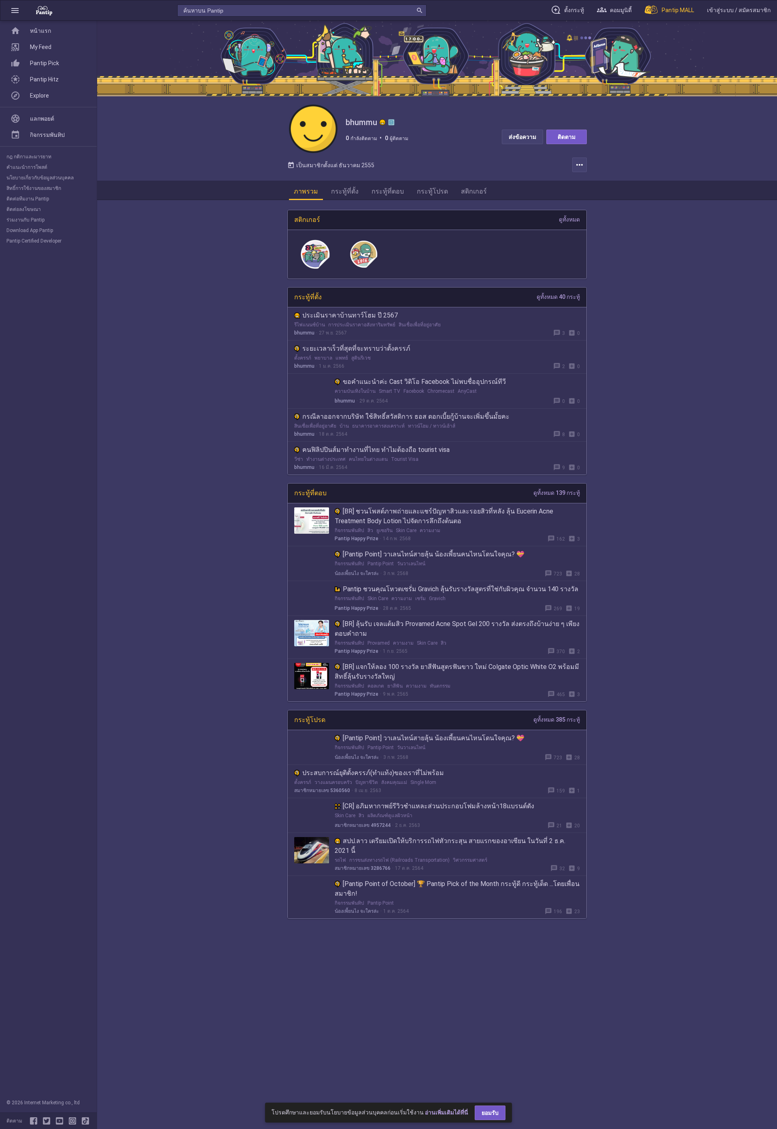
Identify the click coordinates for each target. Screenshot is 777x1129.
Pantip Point (380, 564)
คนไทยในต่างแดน (368, 459)
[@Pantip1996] (48, 1121)
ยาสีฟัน (395, 686)
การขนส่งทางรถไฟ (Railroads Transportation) (399, 860)
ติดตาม (566, 137)
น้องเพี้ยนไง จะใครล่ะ (357, 573)
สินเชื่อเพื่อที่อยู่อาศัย (420, 325)
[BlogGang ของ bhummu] (391, 122)
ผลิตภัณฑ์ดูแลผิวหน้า (389, 815)
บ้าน (344, 426)
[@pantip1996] (85, 1121)
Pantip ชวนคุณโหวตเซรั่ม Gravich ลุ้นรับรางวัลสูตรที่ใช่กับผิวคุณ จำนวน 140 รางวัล (460, 589)
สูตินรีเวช (361, 358)
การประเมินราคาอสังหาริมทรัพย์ (361, 325)
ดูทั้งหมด (569, 219)
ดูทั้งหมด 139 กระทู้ (556, 493)
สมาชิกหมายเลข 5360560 (322, 790)
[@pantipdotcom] (74, 1121)
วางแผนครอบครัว (333, 782)
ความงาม (430, 530)
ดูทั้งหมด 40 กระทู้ (558, 297)
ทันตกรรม (440, 686)
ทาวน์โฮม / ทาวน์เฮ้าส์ (431, 426)
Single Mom (423, 782)
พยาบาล (323, 358)
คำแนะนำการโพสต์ (26, 167)
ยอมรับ (490, 1113)
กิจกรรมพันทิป (349, 530)
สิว (370, 530)
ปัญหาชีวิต (366, 782)
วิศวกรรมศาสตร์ (470, 860)
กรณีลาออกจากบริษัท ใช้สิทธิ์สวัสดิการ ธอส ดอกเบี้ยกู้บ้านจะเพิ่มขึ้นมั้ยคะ (406, 416)
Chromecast (440, 391)
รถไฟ (340, 860)
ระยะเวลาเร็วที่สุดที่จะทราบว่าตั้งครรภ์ (356, 348)
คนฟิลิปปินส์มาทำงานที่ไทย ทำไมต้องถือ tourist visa (376, 450)
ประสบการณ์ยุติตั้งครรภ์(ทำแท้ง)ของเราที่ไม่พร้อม (373, 773)
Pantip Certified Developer (34, 241)
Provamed (378, 643)
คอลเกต (375, 686)
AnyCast (467, 391)
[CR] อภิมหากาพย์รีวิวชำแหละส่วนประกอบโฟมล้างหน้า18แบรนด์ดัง (438, 806)
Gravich (437, 598)
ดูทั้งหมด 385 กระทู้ (556, 719)
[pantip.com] (44, 10)
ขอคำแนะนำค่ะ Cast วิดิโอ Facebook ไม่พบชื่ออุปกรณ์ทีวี (424, 382)
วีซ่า (298, 459)
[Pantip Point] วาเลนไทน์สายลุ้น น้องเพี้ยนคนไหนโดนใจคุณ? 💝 (433, 554)
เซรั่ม (420, 598)
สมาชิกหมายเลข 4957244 (363, 825)
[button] (15, 10)
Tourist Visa (404, 459)
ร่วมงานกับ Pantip (25, 220)
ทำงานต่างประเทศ (326, 459)
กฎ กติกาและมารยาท (28, 157)
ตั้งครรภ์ (302, 358)
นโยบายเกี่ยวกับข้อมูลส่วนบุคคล (40, 178)
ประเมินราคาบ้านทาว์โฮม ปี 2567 (350, 315)
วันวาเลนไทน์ (411, 564)
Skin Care (406, 530)
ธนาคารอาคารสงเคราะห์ (378, 426)
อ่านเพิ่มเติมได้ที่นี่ (446, 1112)
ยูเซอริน (384, 530)
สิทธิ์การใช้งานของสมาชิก (33, 188)
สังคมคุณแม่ (394, 782)
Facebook (413, 391)
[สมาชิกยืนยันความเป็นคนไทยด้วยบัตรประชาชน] (382, 122)
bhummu (304, 333)
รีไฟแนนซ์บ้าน (309, 325)
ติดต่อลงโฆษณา (23, 209)
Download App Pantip (29, 230)
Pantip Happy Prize (356, 538)
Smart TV (389, 391)
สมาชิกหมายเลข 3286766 (363, 868)
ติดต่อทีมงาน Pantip (27, 199)
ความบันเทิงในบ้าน (355, 391)
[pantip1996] (61, 1121)
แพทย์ (341, 358)
